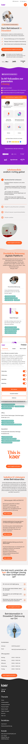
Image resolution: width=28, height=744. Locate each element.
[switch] (25, 375)
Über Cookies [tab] (23, 348)
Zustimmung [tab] (5, 348)
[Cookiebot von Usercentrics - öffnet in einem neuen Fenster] (21, 345)
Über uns (3, 715)
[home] (3, 5)
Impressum (4, 723)
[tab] (14, 179)
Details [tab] (14, 348)
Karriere (3, 713)
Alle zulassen (14, 389)
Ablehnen (14, 397)
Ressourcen (16, 1)
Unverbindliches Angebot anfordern (12, 49)
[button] (23, 1)
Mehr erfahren (7, 509)
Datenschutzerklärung (6, 726)
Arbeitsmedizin (5, 702)
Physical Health (5, 706)
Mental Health (4, 708)
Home (2, 700)
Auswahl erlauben (14, 393)
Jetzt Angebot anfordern (14, 238)
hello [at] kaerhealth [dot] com (19, 645)
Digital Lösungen (5, 711)
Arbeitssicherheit (5, 704)
